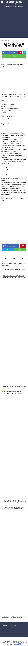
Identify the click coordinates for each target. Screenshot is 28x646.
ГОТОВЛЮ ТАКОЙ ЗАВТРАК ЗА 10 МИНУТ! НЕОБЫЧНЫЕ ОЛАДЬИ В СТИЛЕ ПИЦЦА (13, 616)
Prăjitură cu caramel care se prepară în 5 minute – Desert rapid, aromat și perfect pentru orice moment (14, 269)
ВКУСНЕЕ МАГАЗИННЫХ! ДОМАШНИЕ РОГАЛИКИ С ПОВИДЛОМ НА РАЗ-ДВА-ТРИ (14, 385)
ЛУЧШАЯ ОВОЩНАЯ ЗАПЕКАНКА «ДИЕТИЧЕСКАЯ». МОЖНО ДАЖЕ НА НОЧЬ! (14, 501)
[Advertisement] (14, 22)
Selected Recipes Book (14, 3)
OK (19, 644)
